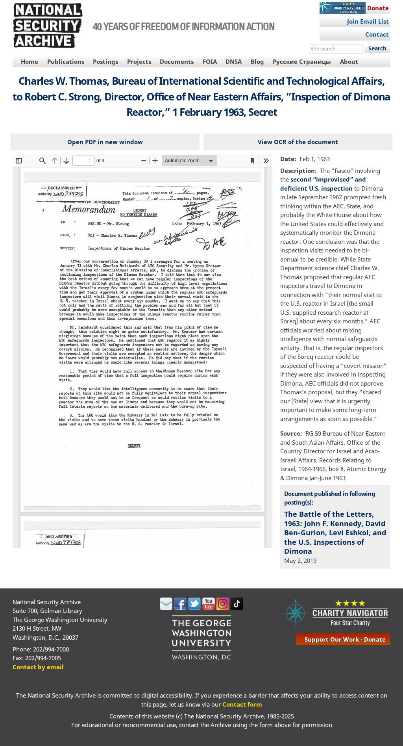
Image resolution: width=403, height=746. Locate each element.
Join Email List (368, 21)
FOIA (210, 61)
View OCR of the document (298, 142)
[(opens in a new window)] (166, 608)
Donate (378, 8)
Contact (377, 34)
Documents (177, 61)
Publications (65, 61)
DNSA (234, 61)
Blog (257, 61)
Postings (105, 61)
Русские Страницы (302, 61)
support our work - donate (345, 639)
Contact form (242, 704)
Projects (139, 61)
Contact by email (38, 667)
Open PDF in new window (105, 142)
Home (29, 61)
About (349, 61)
